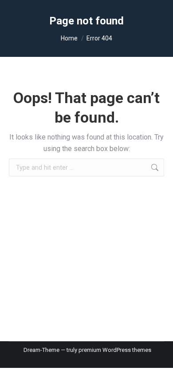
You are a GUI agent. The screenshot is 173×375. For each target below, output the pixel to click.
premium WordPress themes (115, 350)
